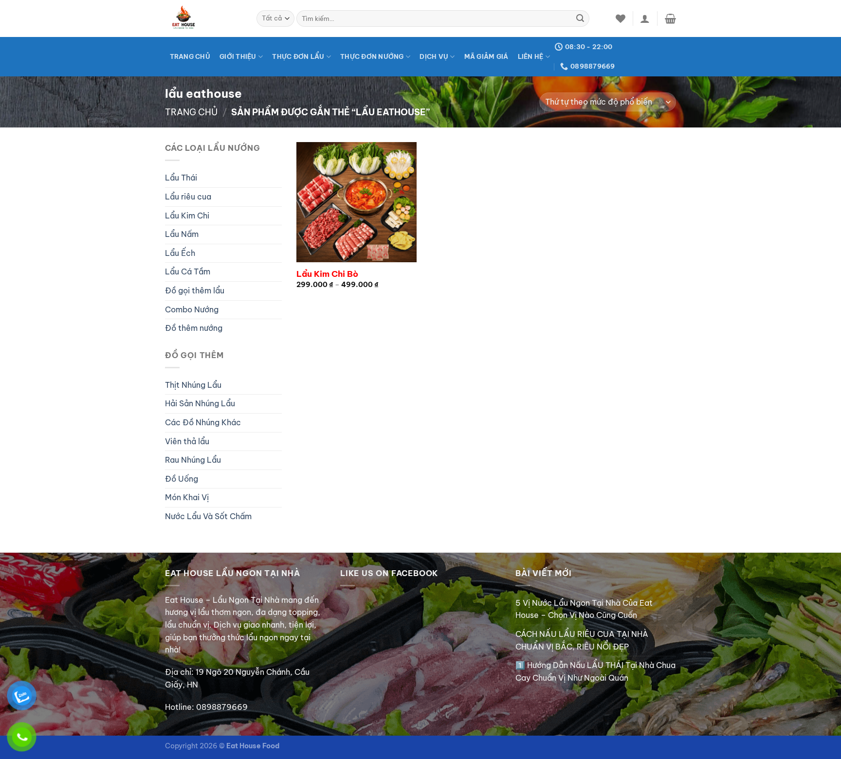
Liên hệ (531, 56)
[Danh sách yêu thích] (620, 18)
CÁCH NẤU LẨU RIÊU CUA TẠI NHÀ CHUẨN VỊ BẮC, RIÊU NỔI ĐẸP (581, 640)
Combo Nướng (192, 309)
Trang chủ (191, 112)
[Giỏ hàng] (670, 18)
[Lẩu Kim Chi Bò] (356, 202)
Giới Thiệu (237, 56)
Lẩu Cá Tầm (187, 271)
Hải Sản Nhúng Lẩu (200, 403)
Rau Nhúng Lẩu (193, 460)
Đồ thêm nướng (193, 328)
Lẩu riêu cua (188, 196)
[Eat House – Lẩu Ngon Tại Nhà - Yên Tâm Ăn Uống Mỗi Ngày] (203, 18)
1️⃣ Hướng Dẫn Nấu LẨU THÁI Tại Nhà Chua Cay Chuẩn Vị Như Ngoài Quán (595, 671)
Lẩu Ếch (180, 253)
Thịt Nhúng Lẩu (193, 385)
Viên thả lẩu (187, 441)
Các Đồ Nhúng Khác (203, 422)
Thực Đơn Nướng (372, 56)
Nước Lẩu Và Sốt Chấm (208, 516)
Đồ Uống (181, 479)
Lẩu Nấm (182, 234)
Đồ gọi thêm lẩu (194, 290)
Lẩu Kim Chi (187, 215)
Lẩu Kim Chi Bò (327, 274)
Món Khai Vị (187, 497)
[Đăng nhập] (645, 18)
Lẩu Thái (181, 177)
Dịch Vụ (434, 56)
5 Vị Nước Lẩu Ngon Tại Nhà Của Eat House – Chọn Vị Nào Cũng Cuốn (584, 609)
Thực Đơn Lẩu (298, 56)
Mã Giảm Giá (486, 56)
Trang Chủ (190, 56)
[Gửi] (580, 18)
